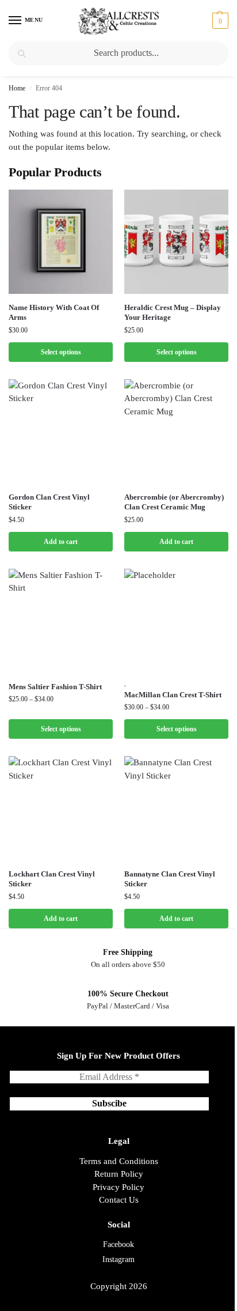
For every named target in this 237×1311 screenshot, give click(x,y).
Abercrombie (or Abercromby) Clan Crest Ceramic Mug (174, 502)
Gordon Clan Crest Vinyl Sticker (49, 502)
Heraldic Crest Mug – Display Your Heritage (172, 312)
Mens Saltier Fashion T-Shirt (55, 686)
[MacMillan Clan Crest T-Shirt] (176, 621)
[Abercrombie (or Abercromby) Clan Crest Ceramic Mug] (176, 431)
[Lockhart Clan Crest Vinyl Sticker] (61, 808)
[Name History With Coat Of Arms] (61, 242)
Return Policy (118, 1173)
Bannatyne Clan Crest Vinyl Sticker (169, 879)
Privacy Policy (118, 1187)
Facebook (118, 1244)
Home (17, 88)
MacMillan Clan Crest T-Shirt (172, 694)
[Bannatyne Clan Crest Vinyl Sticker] (176, 808)
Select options (61, 352)
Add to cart (61, 542)
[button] (218, 21)
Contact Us (119, 1199)
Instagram (118, 1259)
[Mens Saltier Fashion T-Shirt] (61, 621)
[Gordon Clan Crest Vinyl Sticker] (61, 431)
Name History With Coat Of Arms (54, 312)
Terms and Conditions (118, 1161)
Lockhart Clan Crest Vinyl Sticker (52, 879)
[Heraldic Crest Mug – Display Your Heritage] (176, 242)
